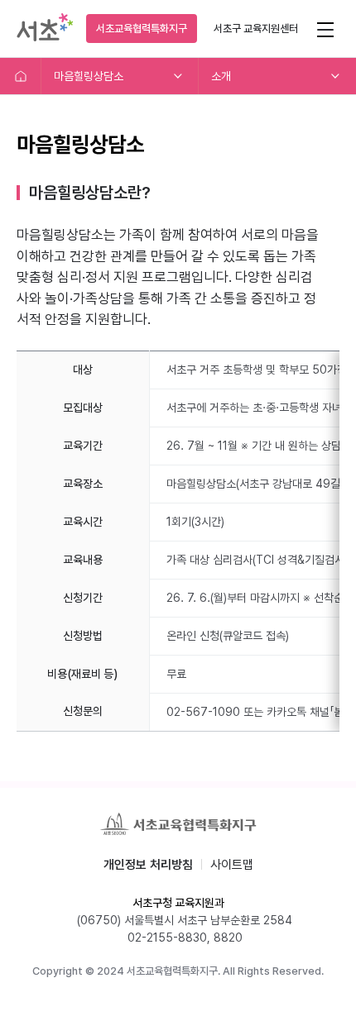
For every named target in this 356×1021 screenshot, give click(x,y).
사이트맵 (231, 864)
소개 (221, 76)
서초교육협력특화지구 (141, 28)
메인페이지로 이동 (20, 76)
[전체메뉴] (324, 28)
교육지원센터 (256, 28)
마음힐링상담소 (88, 76)
